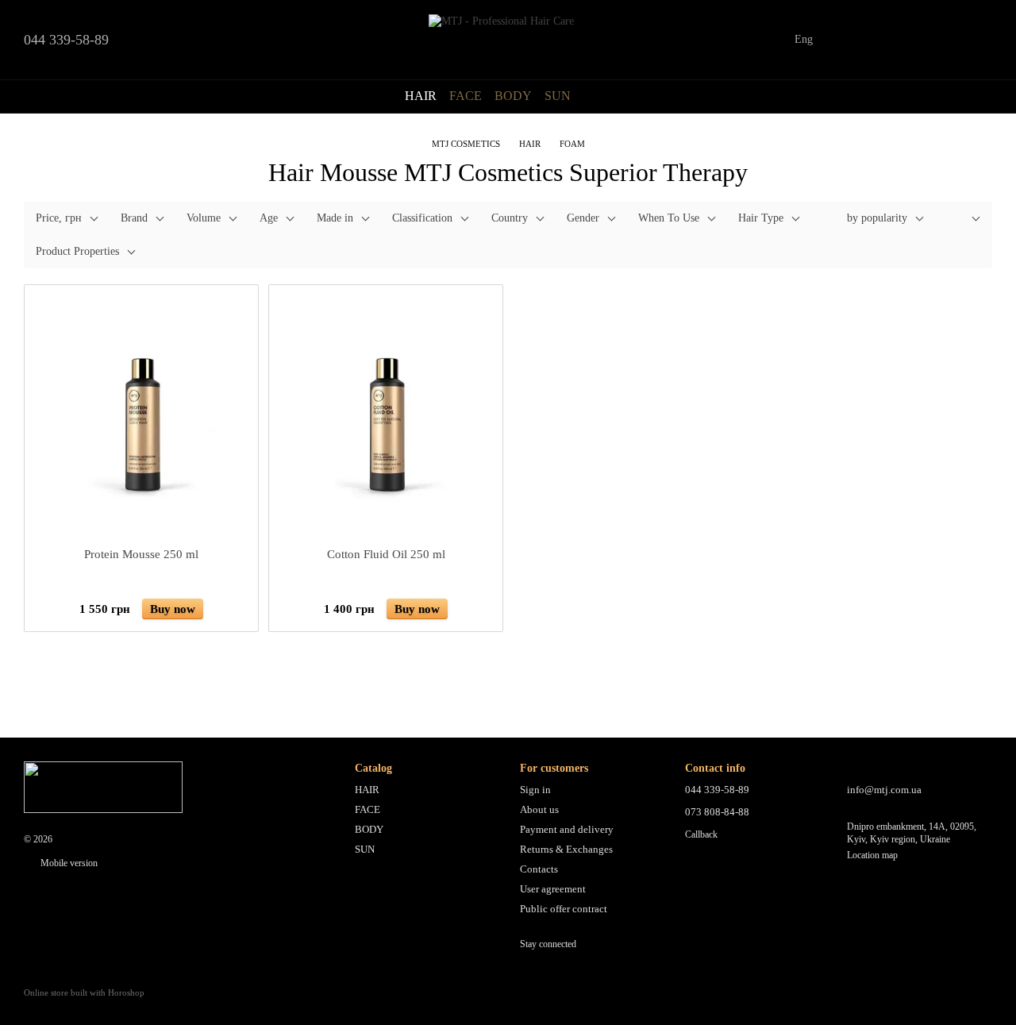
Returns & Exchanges (566, 849)
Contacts (539, 869)
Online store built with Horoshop (84, 992)
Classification (422, 218)
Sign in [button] (535, 790)
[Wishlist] (897, 39)
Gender (583, 218)
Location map (872, 855)
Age (269, 218)
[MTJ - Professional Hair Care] (103, 786)
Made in (335, 218)
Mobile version (68, 863)
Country (509, 218)
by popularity (877, 218)
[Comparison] (855, 39)
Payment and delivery (567, 829)
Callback (701, 834)
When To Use (668, 218)
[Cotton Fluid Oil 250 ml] (386, 416)
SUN (558, 95)
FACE (465, 95)
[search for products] (599, 96)
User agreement (553, 889)
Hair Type (760, 218)
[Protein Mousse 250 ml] (141, 416)
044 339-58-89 (66, 40)
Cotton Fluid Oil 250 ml (386, 554)
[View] (964, 219)
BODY (513, 95)
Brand (134, 218)
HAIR (421, 95)
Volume (204, 218)
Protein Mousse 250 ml (141, 554)
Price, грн (59, 218)
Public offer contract (563, 909)
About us (539, 809)
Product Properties (77, 251)
